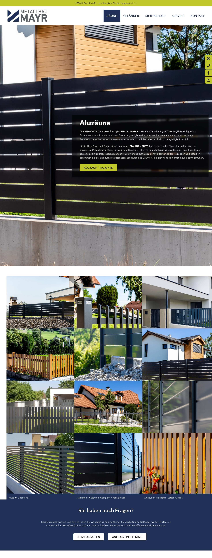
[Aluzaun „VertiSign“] (55, 382)
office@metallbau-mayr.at (151, 525)
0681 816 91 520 (77, 525)
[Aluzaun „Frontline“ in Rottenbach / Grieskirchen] (55, 278)
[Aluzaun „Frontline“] (123, 330)
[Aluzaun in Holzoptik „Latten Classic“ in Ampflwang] (55, 330)
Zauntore (148, 157)
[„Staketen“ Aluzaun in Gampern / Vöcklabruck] (123, 434)
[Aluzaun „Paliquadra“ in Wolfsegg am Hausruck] (123, 278)
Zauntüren (131, 157)
